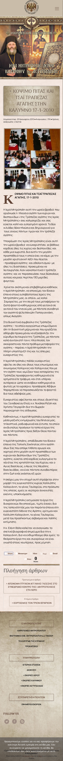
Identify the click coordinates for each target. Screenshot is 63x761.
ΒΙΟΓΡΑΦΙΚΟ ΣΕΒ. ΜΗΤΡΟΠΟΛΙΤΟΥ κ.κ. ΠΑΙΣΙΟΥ (31, 635)
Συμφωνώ (28, 756)
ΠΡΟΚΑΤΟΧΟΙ (31, 646)
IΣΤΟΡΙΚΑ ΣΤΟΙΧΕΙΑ (31, 664)
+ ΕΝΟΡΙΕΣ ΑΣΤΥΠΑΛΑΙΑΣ (31, 685)
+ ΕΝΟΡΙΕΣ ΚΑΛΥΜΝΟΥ (31, 680)
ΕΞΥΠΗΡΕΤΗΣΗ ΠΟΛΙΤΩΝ (31, 697)
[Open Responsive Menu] (57, 8)
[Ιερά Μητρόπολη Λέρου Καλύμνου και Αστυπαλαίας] (31, 6)
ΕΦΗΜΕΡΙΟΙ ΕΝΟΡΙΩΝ (31, 704)
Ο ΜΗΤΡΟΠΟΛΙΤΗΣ (31, 623)
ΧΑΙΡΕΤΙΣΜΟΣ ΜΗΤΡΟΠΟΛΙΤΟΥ (31, 630)
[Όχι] (59, 749)
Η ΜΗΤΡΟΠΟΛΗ (31, 657)
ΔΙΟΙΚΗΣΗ (31, 670)
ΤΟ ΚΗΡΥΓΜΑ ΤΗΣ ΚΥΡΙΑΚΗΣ (31, 641)
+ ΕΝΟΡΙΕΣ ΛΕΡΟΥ (31, 675)
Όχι (40, 756)
